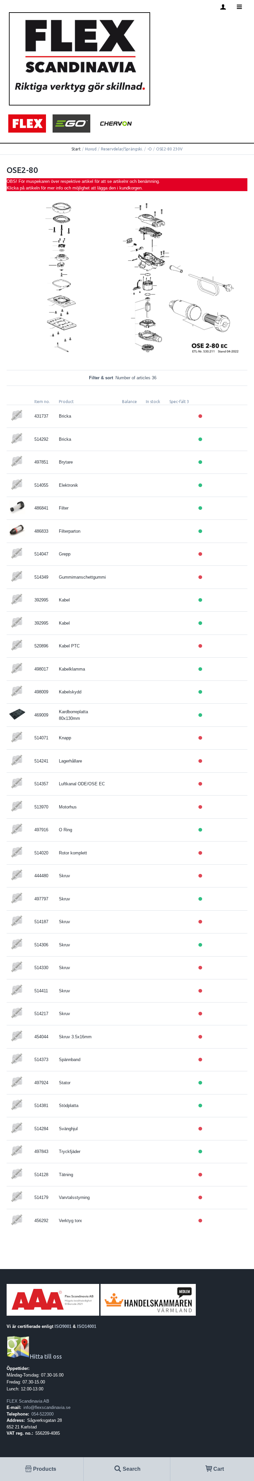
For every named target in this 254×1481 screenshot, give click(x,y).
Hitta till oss (46, 1356)
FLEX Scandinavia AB (28, 1401)
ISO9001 (63, 1326)
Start (76, 149)
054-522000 (42, 1414)
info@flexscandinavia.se (46, 1407)
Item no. (42, 401)
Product (66, 401)
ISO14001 (86, 1326)
